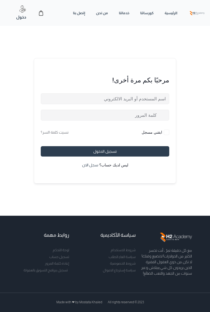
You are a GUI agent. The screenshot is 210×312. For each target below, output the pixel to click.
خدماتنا (124, 13)
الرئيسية (171, 13)
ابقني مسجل (152, 132)
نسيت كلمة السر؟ (55, 132)
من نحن (102, 13)
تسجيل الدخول (105, 151)
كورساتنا (147, 13)
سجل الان (90, 165)
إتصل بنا (79, 13)
